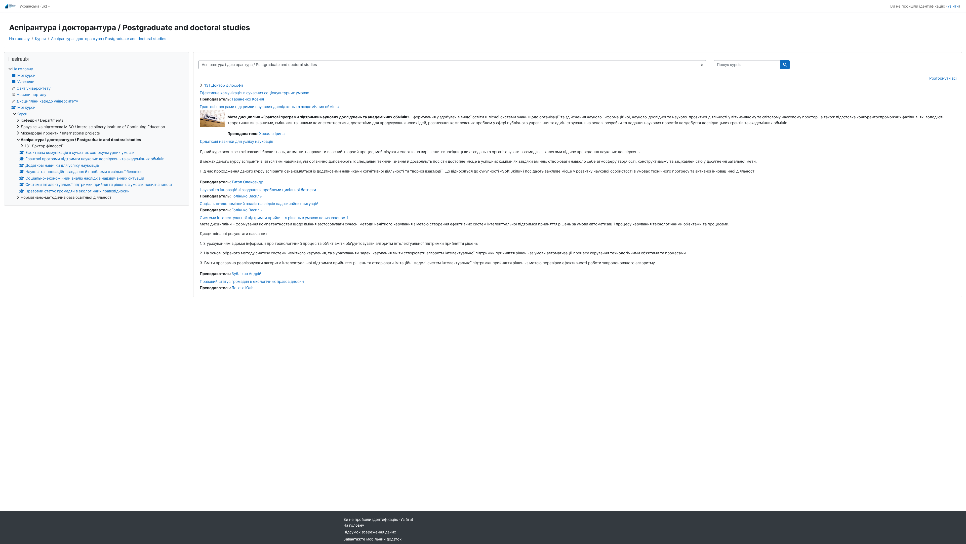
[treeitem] (96, 133)
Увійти (953, 6)
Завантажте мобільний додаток (372, 539)
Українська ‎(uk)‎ (33, 6)
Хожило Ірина (272, 133)
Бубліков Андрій (246, 273)
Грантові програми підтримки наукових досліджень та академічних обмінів (269, 106)
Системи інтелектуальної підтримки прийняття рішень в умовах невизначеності (274, 217)
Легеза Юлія (242, 287)
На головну (19, 38)
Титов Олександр (247, 182)
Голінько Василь (246, 196)
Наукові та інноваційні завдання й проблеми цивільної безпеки (258, 189)
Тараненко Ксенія (247, 99)
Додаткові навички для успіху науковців (236, 141)
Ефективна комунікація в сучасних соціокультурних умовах (254, 92)
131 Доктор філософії (223, 85)
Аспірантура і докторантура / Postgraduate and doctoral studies (108, 38)
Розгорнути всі (943, 78)
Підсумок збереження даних (369, 532)
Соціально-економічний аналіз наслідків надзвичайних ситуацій (259, 203)
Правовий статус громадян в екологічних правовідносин (252, 281)
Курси (40, 38)
